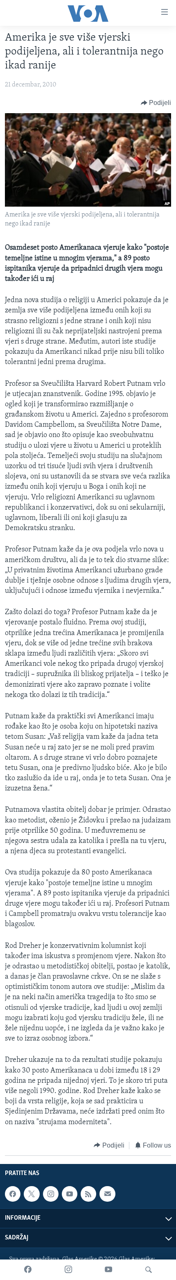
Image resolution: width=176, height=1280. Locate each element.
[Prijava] (107, 1194)
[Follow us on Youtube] (69, 1194)
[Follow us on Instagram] (51, 1194)
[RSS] (88, 1194)
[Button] (156, 103)
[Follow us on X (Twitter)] (31, 1194)
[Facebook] (28, 1270)
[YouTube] (108, 1270)
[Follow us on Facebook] (12, 1194)
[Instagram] (68, 1270)
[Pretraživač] (148, 1270)
